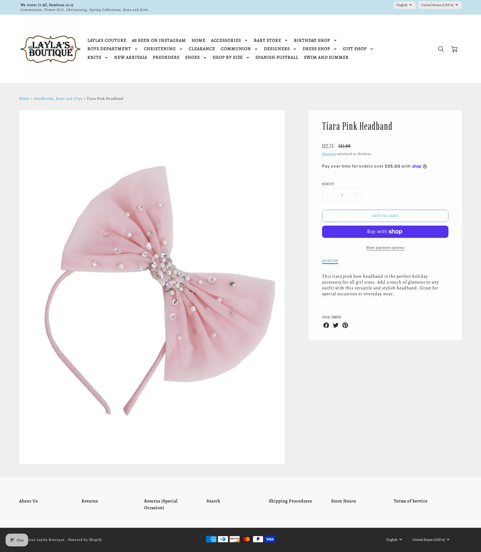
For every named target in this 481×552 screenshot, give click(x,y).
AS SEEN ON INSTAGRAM (159, 40)
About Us (28, 501)
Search (213, 501)
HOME (198, 40)
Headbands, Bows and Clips (58, 98)
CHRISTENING (160, 49)
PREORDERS (166, 57)
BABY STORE (267, 40)
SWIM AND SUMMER (326, 57)
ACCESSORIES (226, 40)
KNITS (94, 57)
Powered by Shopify (85, 539)
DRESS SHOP (316, 49)
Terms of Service (411, 501)
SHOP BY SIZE (228, 57)
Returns (90, 501)
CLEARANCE (202, 49)
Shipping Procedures (290, 501)
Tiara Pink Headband (105, 98)
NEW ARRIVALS (131, 57)
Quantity (328, 184)
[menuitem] (107, 40)
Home (24, 98)
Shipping (329, 154)
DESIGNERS (277, 49)
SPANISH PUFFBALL (277, 57)
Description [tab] (330, 261)
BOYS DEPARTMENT (109, 49)
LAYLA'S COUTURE (106, 40)
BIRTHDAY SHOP (312, 40)
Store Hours (343, 501)
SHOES (192, 57)
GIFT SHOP (355, 49)
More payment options (385, 247)
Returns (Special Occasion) (161, 504)
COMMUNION (236, 49)
